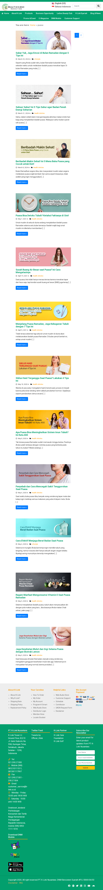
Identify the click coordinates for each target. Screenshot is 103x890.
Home (6, 13)
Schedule (59, 701)
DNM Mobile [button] (56, 18)
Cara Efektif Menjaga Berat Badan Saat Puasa (39, 540)
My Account (38, 701)
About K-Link (16, 695)
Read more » (22, 74)
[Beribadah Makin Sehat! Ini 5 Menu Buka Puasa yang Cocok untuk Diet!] (43, 148)
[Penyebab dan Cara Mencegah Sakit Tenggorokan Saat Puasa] (43, 473)
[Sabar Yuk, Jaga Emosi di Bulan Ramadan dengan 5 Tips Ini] (43, 40)
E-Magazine (44, 18)
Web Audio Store (39, 708)
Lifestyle (37, 59)
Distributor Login (39, 711)
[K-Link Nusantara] (13, 7)
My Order (36, 698)
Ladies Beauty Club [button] (64, 13)
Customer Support (72, 18)
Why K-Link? (15, 698)
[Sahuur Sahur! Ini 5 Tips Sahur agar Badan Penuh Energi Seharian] (43, 94)
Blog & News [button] (95, 13)
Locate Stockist (39, 717)
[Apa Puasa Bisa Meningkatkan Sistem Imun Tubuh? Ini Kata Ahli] (43, 419)
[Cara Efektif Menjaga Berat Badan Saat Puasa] (43, 528)
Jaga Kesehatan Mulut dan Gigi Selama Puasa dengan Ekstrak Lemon (39, 650)
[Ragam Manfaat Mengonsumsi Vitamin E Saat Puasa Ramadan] (43, 582)
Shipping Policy (16, 705)
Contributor (60, 705)
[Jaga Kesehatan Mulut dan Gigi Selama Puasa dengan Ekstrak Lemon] (43, 636)
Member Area (38, 714)
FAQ (21, 883)
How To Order (38, 695)
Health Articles (39, 113)
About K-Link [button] (17, 13)
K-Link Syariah (81, 13)
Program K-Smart (40, 705)
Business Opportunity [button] (45, 13)
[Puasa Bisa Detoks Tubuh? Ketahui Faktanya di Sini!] (43, 202)
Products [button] (29, 13)
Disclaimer (60, 711)
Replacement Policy (18, 708)
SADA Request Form (64, 708)
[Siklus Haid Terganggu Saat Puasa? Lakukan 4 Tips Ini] (43, 365)
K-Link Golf (59, 741)
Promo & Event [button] (29, 18)
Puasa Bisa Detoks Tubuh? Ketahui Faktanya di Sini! (42, 215)
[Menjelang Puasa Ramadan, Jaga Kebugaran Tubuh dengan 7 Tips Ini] (43, 311)
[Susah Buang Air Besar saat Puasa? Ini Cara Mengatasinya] (43, 257)
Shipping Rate (16, 701)
